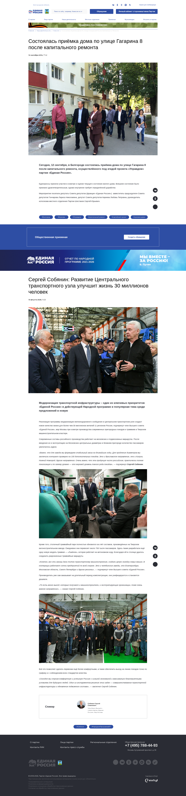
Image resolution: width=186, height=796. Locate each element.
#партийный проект (119, 217)
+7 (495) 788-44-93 (141, 745)
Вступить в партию (150, 19)
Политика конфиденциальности (40, 784)
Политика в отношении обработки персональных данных (50, 786)
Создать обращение (136, 237)
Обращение (102, 11)
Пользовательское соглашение (40, 782)
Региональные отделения (103, 742)
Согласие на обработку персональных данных (46, 788)
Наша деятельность (69, 19)
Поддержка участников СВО (93, 25)
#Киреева (61, 217)
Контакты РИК (37, 747)
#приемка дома (139, 217)
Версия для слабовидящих (147, 5)
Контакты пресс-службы (72, 747)
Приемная (112, 19)
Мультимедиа (129, 19)
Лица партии (48, 19)
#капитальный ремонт (96, 217)
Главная (31, 31)
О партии (31, 19)
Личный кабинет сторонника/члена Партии (137, 11)
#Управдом (77, 217)
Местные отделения (92, 19)
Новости (56, 31)
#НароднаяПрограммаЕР (101, 727)
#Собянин (80, 727)
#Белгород (46, 217)
